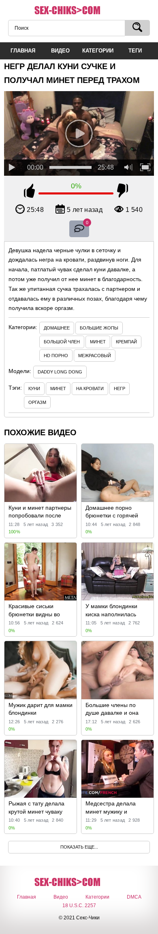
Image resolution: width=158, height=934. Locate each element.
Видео (60, 897)
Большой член (62, 341)
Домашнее (57, 327)
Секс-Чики (79, 10)
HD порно (56, 355)
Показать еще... (79, 847)
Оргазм (37, 402)
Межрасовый (94, 355)
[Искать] (137, 28)
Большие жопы (99, 327)
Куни (34, 388)
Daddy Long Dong (60, 371)
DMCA (134, 897)
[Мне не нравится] (122, 192)
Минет (98, 341)
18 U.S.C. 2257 (79, 905)
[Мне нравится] (29, 192)
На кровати (90, 388)
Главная (26, 897)
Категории (97, 897)
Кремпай (126, 341)
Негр (119, 388)
